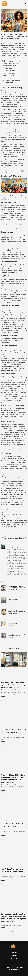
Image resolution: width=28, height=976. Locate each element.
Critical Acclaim (8, 68)
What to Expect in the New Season (11, 80)
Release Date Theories (10, 77)
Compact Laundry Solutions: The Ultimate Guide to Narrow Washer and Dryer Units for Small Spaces (13, 916)
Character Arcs (8, 83)
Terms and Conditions (14, 962)
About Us (14, 952)
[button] (25, 3)
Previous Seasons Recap (9, 70)
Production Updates (9, 78)
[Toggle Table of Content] (18, 61)
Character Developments (10, 73)
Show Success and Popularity (10, 65)
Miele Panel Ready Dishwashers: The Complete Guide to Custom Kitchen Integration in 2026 (16, 611)
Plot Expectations (9, 82)
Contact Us (14, 955)
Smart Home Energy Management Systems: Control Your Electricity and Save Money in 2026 (17, 588)
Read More (3, 696)
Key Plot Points (8, 72)
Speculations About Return (9, 75)
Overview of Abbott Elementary (10, 63)
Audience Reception (9, 67)
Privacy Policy (14, 958)
